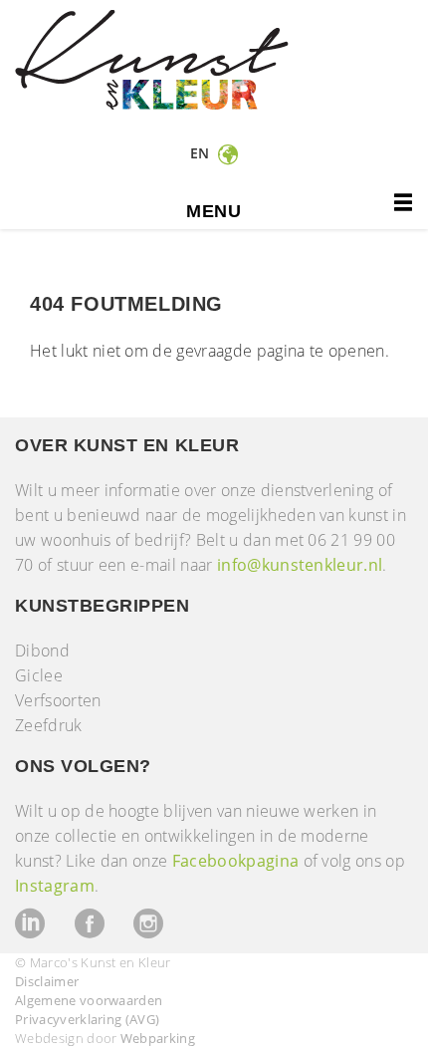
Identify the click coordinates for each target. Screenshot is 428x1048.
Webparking (157, 1038)
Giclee (39, 675)
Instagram (55, 886)
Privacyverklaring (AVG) (87, 1019)
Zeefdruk (49, 725)
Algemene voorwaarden (88, 1000)
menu (213, 211)
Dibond (42, 650)
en (202, 152)
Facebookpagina (235, 861)
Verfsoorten (58, 700)
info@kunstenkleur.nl (299, 565)
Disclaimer (47, 981)
